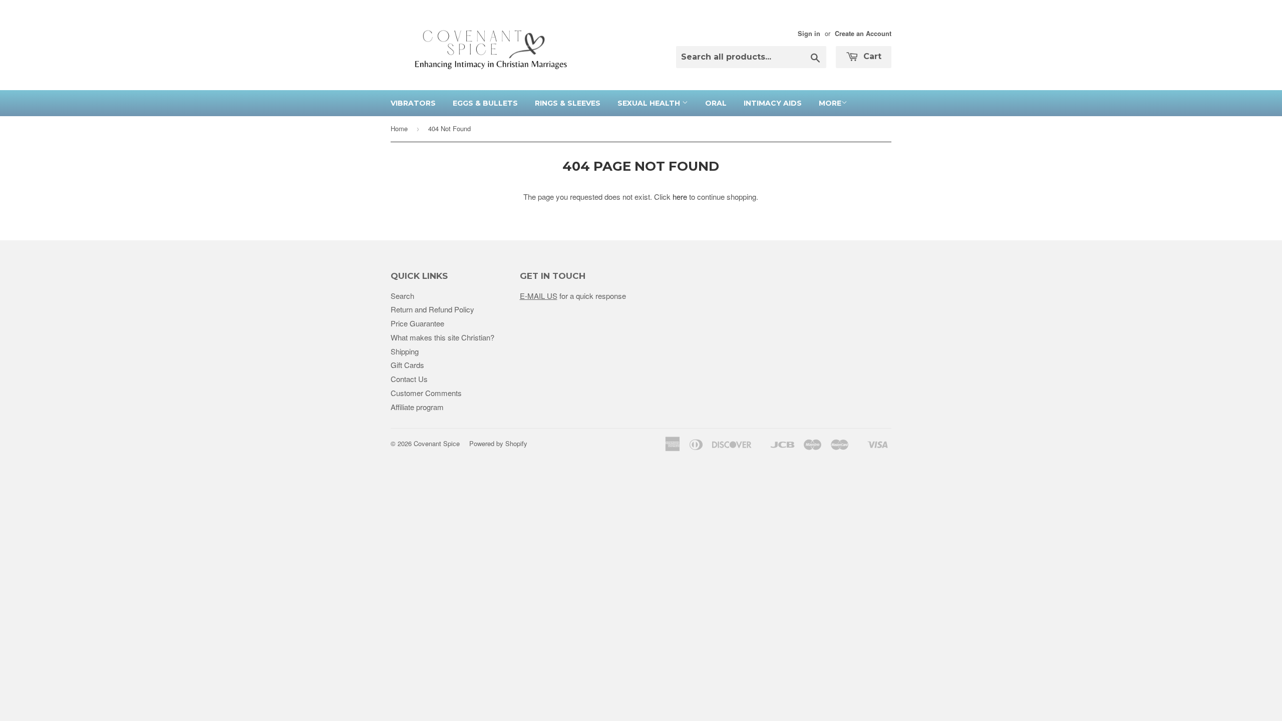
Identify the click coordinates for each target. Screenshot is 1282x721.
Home (399, 128)
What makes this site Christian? (442, 337)
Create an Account (863, 33)
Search (402, 295)
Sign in (809, 33)
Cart (871, 56)
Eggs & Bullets (485, 103)
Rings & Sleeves (567, 103)
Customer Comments (426, 393)
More (830, 103)
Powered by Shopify (498, 443)
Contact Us (409, 379)
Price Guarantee (417, 323)
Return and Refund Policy (432, 309)
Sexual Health (649, 103)
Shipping (405, 351)
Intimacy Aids (773, 103)
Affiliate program (417, 407)
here (680, 196)
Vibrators (413, 103)
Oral (716, 103)
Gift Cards (407, 364)
